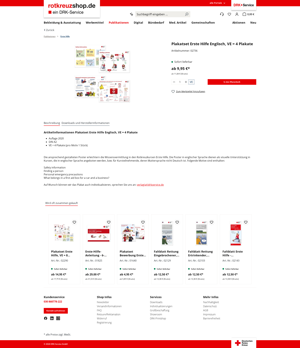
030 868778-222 (53, 301)
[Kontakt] (222, 14)
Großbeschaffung (159, 310)
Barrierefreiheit (211, 318)
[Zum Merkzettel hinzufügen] (74, 222)
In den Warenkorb (232, 82)
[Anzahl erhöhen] (185, 82)
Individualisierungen (161, 306)
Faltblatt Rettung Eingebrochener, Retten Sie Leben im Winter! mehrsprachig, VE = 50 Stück (166, 253)
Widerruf (102, 318)
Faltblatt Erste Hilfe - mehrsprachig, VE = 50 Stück (234, 253)
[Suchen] (186, 14)
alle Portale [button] (216, 2)
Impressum (209, 314)
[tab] (52, 123)
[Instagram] (58, 318)
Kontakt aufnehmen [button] (55, 310)
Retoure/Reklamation (108, 314)
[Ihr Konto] (237, 14)
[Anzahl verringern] (174, 82)
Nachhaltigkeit (211, 302)
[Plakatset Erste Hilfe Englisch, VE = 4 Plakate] (104, 75)
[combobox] (159, 14)
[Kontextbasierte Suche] (131, 14)
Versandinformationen (109, 306)
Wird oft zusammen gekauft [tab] (61, 203)
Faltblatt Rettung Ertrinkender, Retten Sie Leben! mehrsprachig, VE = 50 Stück (200, 253)
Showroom (156, 314)
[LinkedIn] (52, 318)
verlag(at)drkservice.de (150, 184)
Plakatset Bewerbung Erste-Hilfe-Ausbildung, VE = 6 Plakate (132, 253)
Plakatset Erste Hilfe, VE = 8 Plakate (61, 253)
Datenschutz (210, 306)
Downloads (156, 302)
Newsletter (103, 302)
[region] (104, 78)
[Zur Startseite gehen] (72, 10)
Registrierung (104, 322)
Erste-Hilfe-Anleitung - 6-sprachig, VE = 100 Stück (97, 253)
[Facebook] (46, 318)
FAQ (99, 310)
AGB (205, 310)
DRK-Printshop (158, 318)
